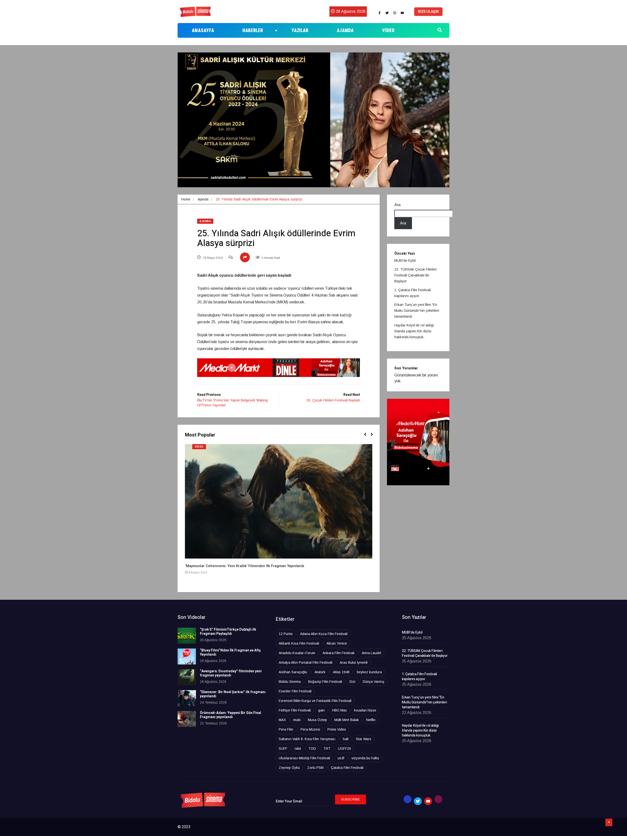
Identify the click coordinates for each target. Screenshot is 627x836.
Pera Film (286, 729)
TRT (327, 748)
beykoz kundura (369, 672)
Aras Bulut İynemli (354, 662)
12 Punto (286, 634)
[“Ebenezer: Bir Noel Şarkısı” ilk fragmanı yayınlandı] (187, 698)
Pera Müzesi (310, 729)
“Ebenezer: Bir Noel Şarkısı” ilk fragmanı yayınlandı (232, 694)
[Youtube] (402, 13)
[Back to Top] (608, 822)
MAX (282, 720)
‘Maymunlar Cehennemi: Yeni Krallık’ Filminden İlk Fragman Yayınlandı (244, 566)
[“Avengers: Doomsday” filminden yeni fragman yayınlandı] (187, 677)
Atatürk (320, 672)
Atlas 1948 (341, 672)
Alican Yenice (336, 643)
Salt (346, 739)
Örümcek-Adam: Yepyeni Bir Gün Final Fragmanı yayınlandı (230, 715)
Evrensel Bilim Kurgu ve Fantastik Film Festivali (315, 701)
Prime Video (336, 729)
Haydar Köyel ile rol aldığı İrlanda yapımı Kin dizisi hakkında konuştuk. (414, 331)
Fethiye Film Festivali (295, 710)
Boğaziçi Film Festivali (325, 682)
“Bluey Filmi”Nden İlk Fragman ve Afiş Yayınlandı (230, 652)
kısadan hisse (365, 710)
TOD (312, 748)
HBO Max (339, 710)
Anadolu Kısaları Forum (297, 653)
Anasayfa (203, 30)
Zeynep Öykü (289, 768)
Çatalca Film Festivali (347, 768)
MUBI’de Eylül (405, 260)
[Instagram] (394, 13)
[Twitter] (387, 13)
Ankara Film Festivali (338, 653)
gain (321, 710)
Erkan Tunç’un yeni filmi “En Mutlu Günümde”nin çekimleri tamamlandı (416, 310)
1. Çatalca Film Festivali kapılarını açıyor (419, 677)
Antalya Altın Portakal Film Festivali (305, 662)
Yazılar (299, 30)
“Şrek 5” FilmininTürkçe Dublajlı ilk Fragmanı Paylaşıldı (228, 631)
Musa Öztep (317, 720)
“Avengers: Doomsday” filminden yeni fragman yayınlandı (231, 673)
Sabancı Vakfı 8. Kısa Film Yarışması (307, 739)
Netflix (370, 720)
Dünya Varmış (373, 682)
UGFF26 (344, 748)
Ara (397, 205)
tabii (298, 748)
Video (388, 30)
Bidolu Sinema (290, 682)
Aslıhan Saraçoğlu (293, 672)
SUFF (283, 748)
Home (185, 199)
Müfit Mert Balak (346, 720)
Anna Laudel (371, 653)
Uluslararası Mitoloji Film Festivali (304, 758)
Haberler (252, 30)
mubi (297, 720)
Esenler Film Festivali (295, 691)
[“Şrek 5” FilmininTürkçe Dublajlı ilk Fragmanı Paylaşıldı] (187, 636)
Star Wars (363, 739)
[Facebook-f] (379, 13)
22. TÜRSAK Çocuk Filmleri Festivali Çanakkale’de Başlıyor (415, 275)
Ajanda (345, 30)
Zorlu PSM (315, 768)
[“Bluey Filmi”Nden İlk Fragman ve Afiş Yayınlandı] (187, 656)
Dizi (352, 682)
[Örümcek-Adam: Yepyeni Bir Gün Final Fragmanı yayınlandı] (187, 719)
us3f (341, 758)
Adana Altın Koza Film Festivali (324, 634)
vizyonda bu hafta (365, 758)
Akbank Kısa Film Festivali (299, 643)
